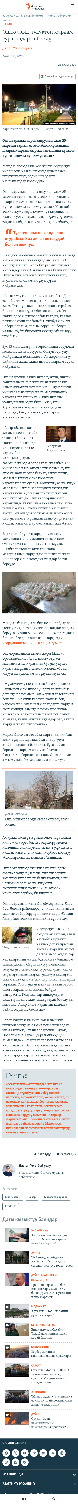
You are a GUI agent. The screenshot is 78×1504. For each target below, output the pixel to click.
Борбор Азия (40, 1347)
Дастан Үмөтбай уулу (17, 48)
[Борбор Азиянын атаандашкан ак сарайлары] (17, 1351)
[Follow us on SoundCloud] (52, 1453)
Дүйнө (35, 1414)
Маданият (38, 1306)
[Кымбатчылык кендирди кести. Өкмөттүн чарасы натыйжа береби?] (17, 1235)
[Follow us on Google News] (43, 1453)
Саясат (36, 1365)
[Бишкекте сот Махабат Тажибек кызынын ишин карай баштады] (17, 1329)
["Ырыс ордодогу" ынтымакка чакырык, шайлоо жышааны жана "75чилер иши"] (17, 1396)
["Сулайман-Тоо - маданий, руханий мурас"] (17, 1311)
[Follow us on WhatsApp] (6, 1462)
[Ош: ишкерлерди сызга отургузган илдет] (39, 790)
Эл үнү (35, 1253)
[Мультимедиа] (24, 1499)
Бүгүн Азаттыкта (43, 1325)
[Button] (67, 65)
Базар (7, 24)
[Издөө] (54, 1499)
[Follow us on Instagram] (62, 1453)
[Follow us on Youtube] (25, 1453)
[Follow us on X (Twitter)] (15, 1453)
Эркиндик (38, 1392)
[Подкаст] (25, 1462)
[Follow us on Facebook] (6, 1453)
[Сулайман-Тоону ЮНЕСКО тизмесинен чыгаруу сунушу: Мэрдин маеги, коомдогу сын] (17, 1370)
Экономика (39, 1230)
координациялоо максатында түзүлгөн (33, 643)
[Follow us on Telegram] (34, 1453)
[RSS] (15, 1462)
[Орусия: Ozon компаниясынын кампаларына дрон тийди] (17, 1418)
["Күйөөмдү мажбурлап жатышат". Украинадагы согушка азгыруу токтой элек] (17, 1257)
